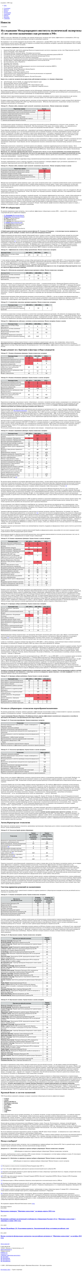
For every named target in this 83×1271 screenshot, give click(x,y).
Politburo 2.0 (4, 1252)
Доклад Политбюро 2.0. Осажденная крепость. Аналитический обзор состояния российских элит (35, 1228)
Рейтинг (6, 15)
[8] (14, 856)
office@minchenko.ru (6, 1249)
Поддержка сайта (5, 1269)
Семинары (7, 18)
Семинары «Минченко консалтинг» (11, 1255)
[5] (8, 637)
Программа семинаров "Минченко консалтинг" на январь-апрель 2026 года (28, 1211)
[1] (15, 241)
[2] (16, 477)
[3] (66, 486)
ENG (5, 5)
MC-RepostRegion (5, 1261)
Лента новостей (5, 1244)
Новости (6, 9)
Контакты (6, 17)
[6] (8, 846)
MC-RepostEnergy (5, 1259)
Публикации (7, 12)
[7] (12, 853)
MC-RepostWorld (5, 1258)
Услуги (6, 11)
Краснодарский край (16, 222)
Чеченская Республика (18, 216)
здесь (33, 1203)
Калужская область (18, 215)
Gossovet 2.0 (4, 1254)
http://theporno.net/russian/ (20, 410)
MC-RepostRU (5, 1257)
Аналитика (7, 14)
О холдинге (7, 8)
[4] (37, 513)
